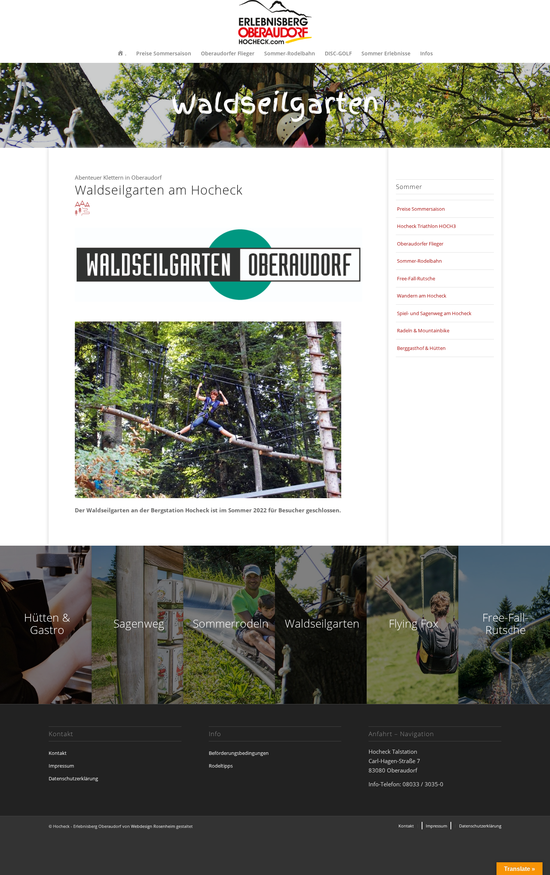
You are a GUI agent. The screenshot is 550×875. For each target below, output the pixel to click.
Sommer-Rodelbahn (419, 260)
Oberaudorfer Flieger (420, 243)
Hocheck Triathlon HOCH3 (426, 226)
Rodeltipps (221, 765)
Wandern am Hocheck (421, 295)
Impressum (61, 765)
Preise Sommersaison (421, 208)
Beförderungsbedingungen (239, 753)
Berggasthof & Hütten (421, 348)
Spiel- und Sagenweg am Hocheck (434, 313)
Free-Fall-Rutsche (416, 278)
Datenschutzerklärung (73, 778)
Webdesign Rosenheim (153, 826)
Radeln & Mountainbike (423, 330)
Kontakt (58, 753)
